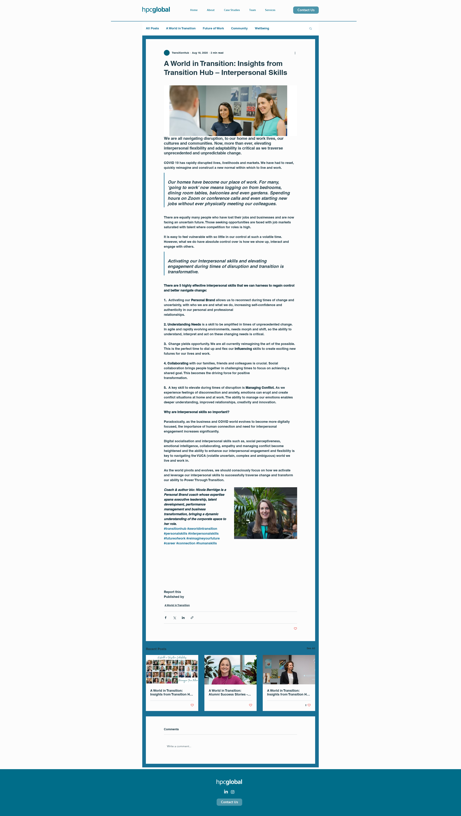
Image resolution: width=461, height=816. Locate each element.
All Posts (152, 28)
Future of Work (213, 28)
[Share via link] (192, 617)
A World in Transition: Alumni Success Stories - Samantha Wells (228, 692)
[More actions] (295, 53)
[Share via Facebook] (165, 617)
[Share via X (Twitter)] (174, 617)
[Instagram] (232, 792)
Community (239, 28)
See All (311, 648)
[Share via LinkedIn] (183, 617)
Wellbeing (262, 28)
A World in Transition (181, 28)
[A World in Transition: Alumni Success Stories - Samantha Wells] (230, 670)
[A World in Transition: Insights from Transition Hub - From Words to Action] (172, 669)
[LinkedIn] (226, 792)
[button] (268, 10)
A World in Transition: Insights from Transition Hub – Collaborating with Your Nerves (289, 692)
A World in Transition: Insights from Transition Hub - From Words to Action (172, 692)
